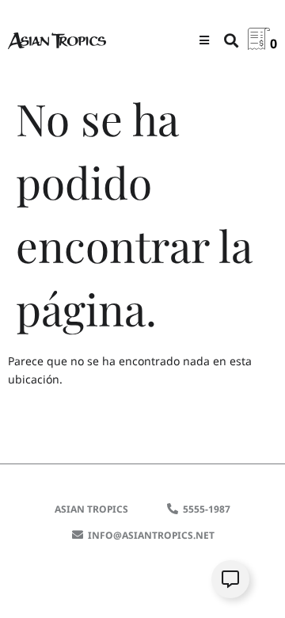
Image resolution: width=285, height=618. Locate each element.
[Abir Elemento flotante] (230, 579)
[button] (204, 40)
